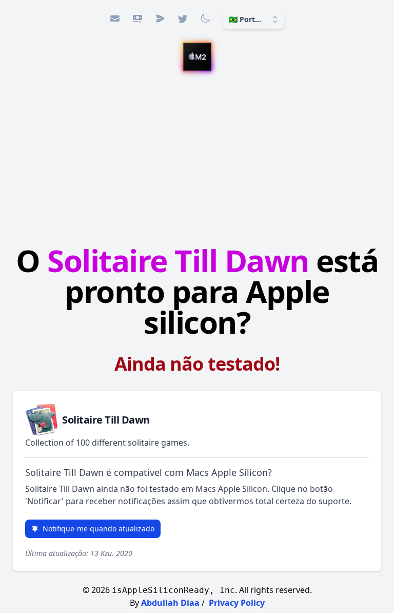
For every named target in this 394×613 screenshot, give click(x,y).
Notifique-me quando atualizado (98, 528)
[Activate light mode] (205, 18)
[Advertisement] (197, 160)
